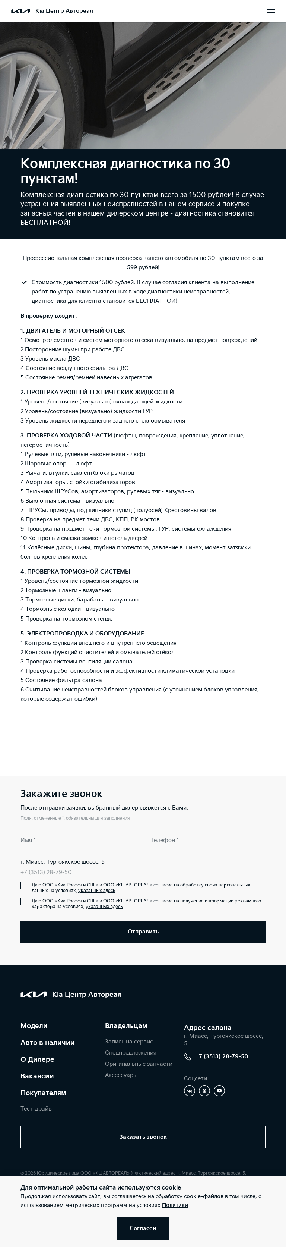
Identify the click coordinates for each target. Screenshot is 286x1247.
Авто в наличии (47, 1043)
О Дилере (37, 1060)
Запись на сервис (129, 1041)
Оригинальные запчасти (138, 1064)
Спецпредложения (130, 1052)
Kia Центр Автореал (64, 11)
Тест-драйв (36, 1108)
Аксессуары (121, 1075)
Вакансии (37, 1076)
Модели (34, 1026)
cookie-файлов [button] (203, 1196)
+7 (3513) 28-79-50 (46, 872)
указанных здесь (96, 890)
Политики (175, 1205)
